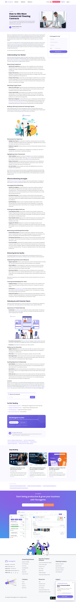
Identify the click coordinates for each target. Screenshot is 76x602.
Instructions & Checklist (59, 569)
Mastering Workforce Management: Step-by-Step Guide (19, 488)
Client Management (59, 571)
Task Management (12, 409)
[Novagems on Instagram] (15, 573)
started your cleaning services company (16, 60)
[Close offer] (73, 582)
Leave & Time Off (25, 573)
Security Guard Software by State (44, 574)
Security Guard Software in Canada (44, 591)
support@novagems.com (12, 570)
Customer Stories (42, 585)
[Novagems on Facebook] (13, 573)
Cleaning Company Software (14, 405)
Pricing (47, 1)
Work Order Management (60, 567)
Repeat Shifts (24, 571)
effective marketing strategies (15, 181)
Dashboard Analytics (42, 572)
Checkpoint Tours (42, 566)
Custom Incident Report (43, 564)
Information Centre (42, 583)
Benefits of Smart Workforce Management (34, 485)
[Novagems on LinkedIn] (17, 573)
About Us (23, 583)
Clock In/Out (24, 565)
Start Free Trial (56, 1)
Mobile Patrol (41, 570)
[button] (17, 2)
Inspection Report (59, 565)
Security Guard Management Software (45, 562)
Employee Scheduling (25, 561)
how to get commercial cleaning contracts (17, 101)
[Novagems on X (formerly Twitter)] (11, 572)
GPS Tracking (41, 568)
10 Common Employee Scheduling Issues (49, 485)
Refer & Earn (24, 587)
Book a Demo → (65, 596)
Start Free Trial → (13, 422)
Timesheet (24, 569)
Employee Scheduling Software (15, 407)
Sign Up (63, 1)
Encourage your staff (19, 288)
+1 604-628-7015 (10, 568)
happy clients (27, 157)
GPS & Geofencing (25, 563)
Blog (39, 581)
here (44, 277)
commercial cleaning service (16, 44)
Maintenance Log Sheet (60, 563)
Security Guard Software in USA (44, 589)
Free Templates (41, 587)
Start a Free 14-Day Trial (14, 411)
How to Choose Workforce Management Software (18, 485)
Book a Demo (22, 422)
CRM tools (19, 309)
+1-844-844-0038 (10, 564)
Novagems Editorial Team (17, 26)
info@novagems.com (10, 566)
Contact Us (24, 585)
